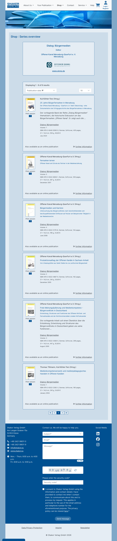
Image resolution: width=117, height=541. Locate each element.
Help (92, 5)
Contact (71, 5)
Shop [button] (60, 5)
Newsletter (85, 528)
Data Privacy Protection (32, 528)
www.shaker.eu (17, 451)
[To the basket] (98, 5)
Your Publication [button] (44, 5)
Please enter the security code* (56, 478)
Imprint (59, 528)
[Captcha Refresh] (75, 470)
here (66, 511)
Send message (63, 519)
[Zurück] (54, 412)
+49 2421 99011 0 (18, 441)
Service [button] (81, 5)
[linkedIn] (98, 433)
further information (84, 146)
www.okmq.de (58, 71)
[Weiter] (62, 412)
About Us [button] (28, 5)
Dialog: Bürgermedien (49, 125)
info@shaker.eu (17, 448)
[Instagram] (98, 444)
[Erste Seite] (50, 412)
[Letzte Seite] (66, 412)
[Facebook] (98, 439)
